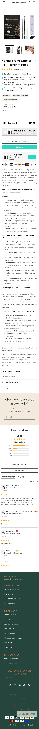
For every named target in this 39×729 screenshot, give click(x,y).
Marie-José (14, 725)
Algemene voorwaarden (13, 638)
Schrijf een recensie (19, 464)
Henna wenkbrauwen (12, 589)
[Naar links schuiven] (2, 50)
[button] (4, 2)
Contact (7, 619)
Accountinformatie (11, 659)
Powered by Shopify (26, 725)
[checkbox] (19, 132)
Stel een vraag (19, 470)
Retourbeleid (9, 629)
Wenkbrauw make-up (12, 599)
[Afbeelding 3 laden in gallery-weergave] (29, 50)
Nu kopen (19, 147)
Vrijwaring (8, 643)
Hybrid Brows (9, 594)
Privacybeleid (9, 647)
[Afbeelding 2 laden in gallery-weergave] (19, 50)
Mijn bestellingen (10, 663)
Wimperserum (9, 603)
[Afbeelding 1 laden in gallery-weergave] (9, 50)
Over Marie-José (10, 615)
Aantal (4, 110)
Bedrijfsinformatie (11, 624)
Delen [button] (6, 388)
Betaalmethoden (10, 633)
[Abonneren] (32, 417)
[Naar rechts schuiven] (36, 50)
